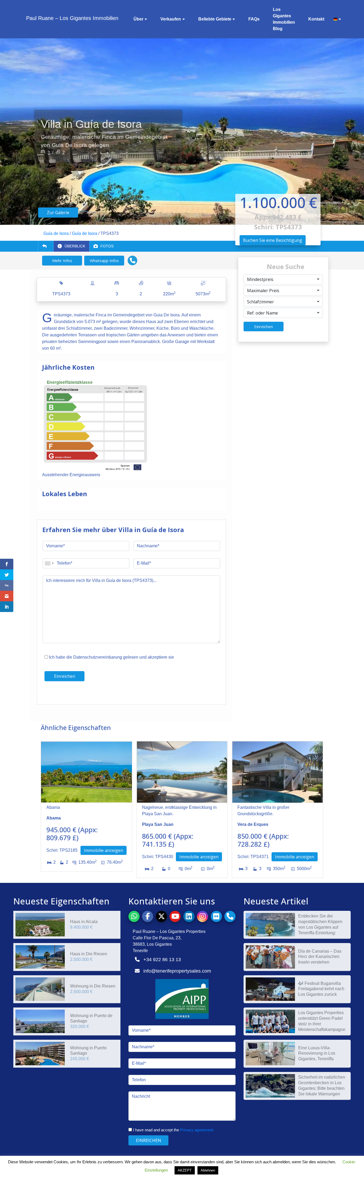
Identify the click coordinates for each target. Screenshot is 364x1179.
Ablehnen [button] (208, 1170)
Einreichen (263, 326)
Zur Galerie (58, 212)
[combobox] (283, 279)
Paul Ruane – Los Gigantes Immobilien (72, 18)
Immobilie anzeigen (103, 850)
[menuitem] (335, 19)
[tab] (71, 246)
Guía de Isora (56, 233)
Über (138, 19)
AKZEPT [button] (185, 1170)
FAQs (254, 19)
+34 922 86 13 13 (162, 959)
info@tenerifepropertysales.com (177, 971)
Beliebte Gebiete (214, 19)
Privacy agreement (196, 1130)
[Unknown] (49, 563)
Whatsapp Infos (104, 260)
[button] (132, 260)
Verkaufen (170, 19)
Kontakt (316, 19)
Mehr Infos (62, 260)
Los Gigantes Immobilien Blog (284, 19)
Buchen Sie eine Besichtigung (272, 240)
